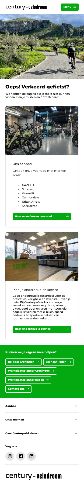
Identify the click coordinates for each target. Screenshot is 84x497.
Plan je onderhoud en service (35, 290)
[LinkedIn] (31, 456)
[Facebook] (20, 456)
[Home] (26, 7)
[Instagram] (9, 456)
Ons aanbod (22, 164)
